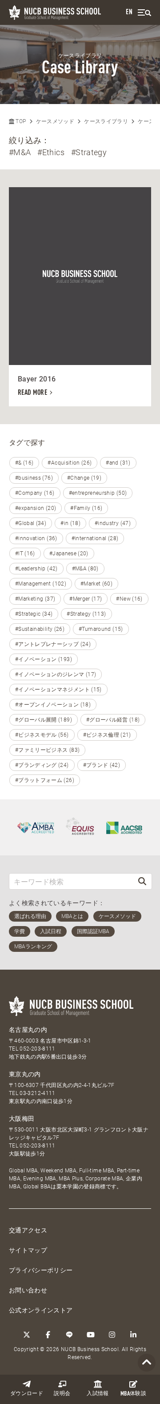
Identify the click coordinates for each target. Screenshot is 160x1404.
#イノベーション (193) (43, 659)
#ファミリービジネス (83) (47, 750)
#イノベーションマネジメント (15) (58, 689)
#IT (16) (25, 553)
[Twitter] (26, 1334)
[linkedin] (133, 1334)
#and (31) (118, 463)
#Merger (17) (85, 599)
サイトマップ (28, 1250)
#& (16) (24, 463)
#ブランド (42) (101, 765)
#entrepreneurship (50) (98, 493)
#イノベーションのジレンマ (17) (55, 674)
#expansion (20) (35, 508)
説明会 (62, 1393)
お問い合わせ (28, 1290)
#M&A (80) (85, 569)
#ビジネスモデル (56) (42, 735)
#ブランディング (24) (42, 765)
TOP (20, 121)
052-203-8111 (37, 1049)
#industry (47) (113, 523)
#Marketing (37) (35, 599)
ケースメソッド (55, 121)
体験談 (133, 1394)
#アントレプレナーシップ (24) (53, 644)
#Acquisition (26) (70, 463)
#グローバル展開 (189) (43, 720)
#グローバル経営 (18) (113, 720)
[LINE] (69, 1334)
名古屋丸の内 (28, 1029)
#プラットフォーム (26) (44, 780)
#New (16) (129, 599)
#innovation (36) (36, 538)
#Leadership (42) (36, 569)
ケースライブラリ (106, 121)
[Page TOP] (147, 1363)
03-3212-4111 (37, 1093)
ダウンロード (26, 1393)
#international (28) (95, 538)
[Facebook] (48, 1334)
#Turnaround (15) (101, 629)
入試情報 (97, 1393)
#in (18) (70, 523)
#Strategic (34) (33, 614)
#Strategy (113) (86, 614)
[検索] (142, 881)
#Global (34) (30, 523)
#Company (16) (35, 493)
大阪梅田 (21, 1118)
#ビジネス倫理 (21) (107, 735)
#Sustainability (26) (39, 629)
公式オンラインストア (41, 1310)
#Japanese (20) (68, 553)
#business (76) (34, 478)
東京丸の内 (25, 1074)
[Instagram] (112, 1334)
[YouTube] (90, 1334)
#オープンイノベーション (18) (53, 705)
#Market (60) (96, 584)
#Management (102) (40, 584)
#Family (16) (86, 508)
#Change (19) (84, 478)
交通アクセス (28, 1230)
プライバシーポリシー (41, 1270)
